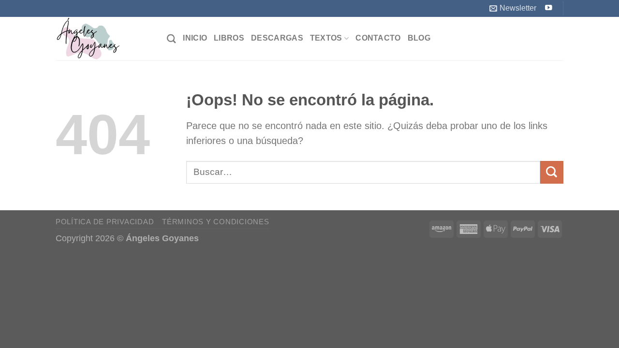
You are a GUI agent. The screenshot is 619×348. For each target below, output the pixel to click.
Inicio (195, 38)
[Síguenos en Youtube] (548, 8)
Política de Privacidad (105, 222)
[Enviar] (551, 172)
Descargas (277, 38)
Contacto (378, 38)
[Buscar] (171, 39)
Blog (419, 38)
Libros (229, 38)
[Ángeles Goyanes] (104, 38)
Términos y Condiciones (215, 222)
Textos (326, 38)
